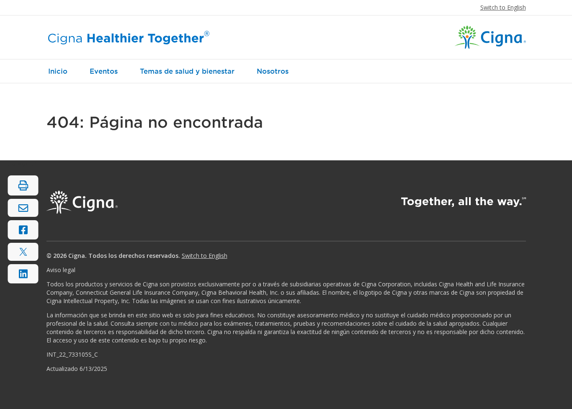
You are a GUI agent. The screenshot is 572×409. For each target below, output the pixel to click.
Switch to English (503, 7)
